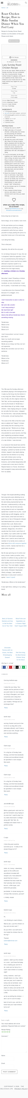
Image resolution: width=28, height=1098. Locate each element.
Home (3, 8)
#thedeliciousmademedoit (14, 210)
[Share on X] (17, 667)
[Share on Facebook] (4, 667)
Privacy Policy (21, 1089)
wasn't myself (11, 577)
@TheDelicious (14, 208)
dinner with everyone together (17, 543)
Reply (6, 708)
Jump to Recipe (15, 41)
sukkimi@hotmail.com (10, 940)
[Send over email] (24, 667)
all (7, 8)
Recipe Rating (5, 1029)
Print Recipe (15, 57)
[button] (11, 60)
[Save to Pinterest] (11, 667)
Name (3, 1055)
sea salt (7, 113)
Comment (4, 1036)
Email (3, 1063)
